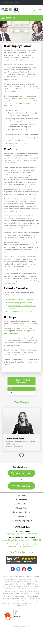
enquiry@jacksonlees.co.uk (16, 534)
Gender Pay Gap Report (21, 520)
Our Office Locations (21, 552)
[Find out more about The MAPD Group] (16, 10)
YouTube (24, 569)
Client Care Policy (21, 504)
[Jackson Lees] (6, 9)
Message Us (23, 485)
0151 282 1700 (32, 534)
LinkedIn (29, 569)
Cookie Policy (22, 516)
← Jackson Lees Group (10, 3)
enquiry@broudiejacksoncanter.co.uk (16, 540)
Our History (21, 499)
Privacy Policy (21, 508)
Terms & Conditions (21, 512)
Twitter (18, 569)
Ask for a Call (23, 473)
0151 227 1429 (36, 540)
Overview (13, 389)
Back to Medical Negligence (23, 381)
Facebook (12, 569)
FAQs (11, 393)
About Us (21, 495)
